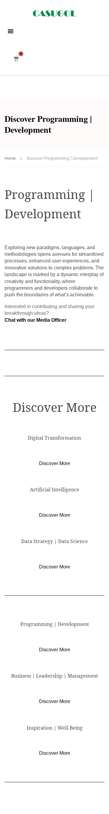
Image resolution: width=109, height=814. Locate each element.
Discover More (54, 463)
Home (10, 158)
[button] (10, 31)
